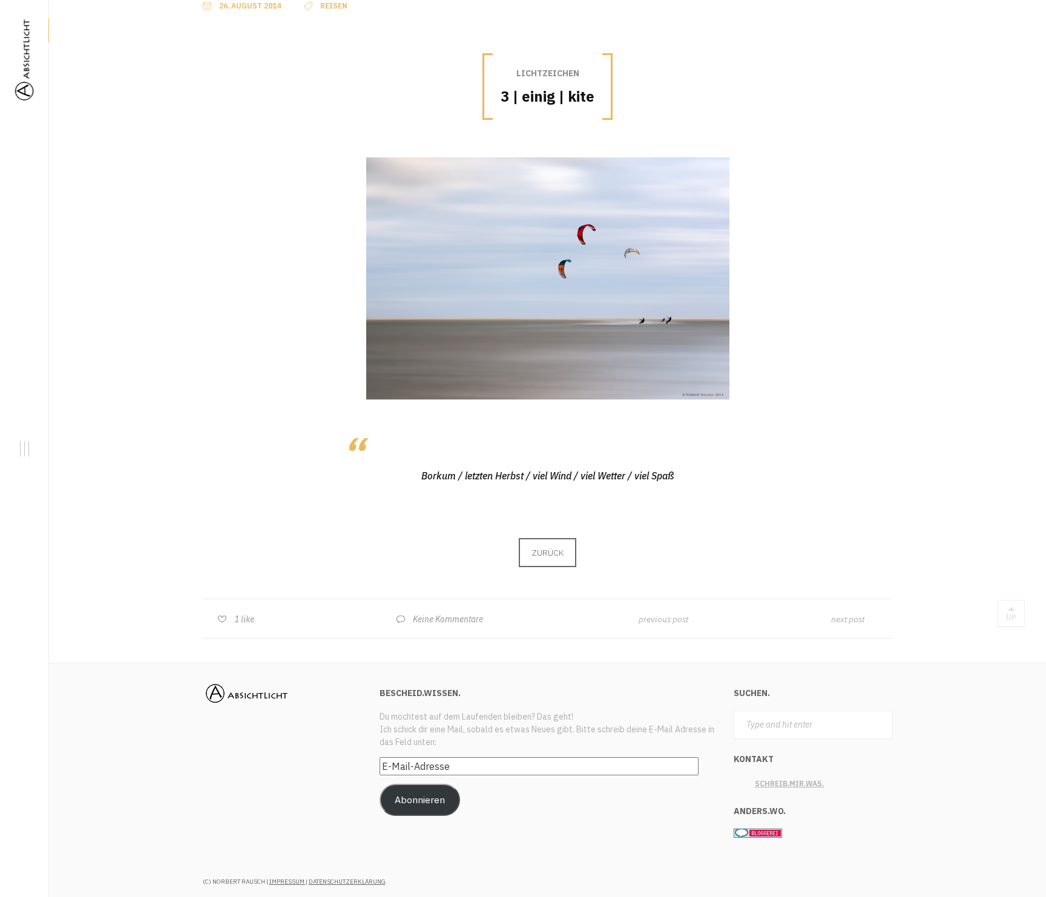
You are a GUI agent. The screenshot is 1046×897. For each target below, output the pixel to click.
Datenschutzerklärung (347, 882)
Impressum (287, 882)
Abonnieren (420, 800)
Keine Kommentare (448, 619)
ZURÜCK (547, 552)
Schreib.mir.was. (789, 783)
